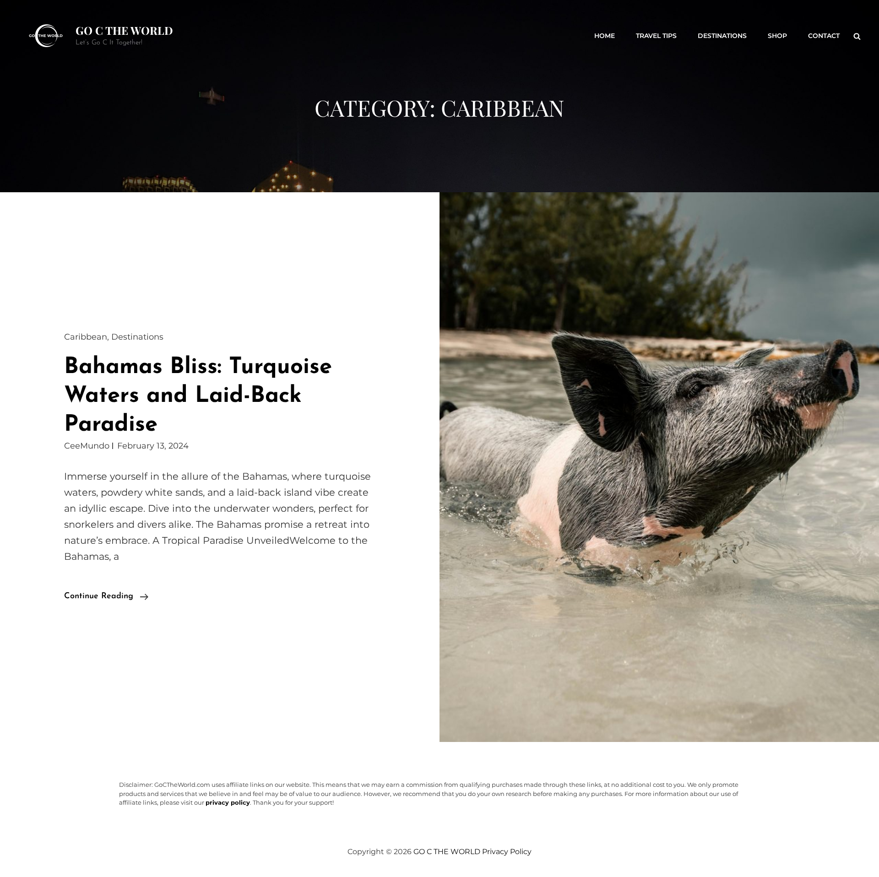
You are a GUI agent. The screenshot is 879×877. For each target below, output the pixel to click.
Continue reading (106, 597)
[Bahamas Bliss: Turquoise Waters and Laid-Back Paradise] (659, 467)
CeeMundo (86, 446)
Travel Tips (656, 36)
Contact (824, 36)
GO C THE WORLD (124, 30)
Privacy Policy (507, 851)
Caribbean (85, 337)
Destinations (722, 36)
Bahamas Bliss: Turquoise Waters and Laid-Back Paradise (198, 396)
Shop (777, 36)
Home (604, 36)
